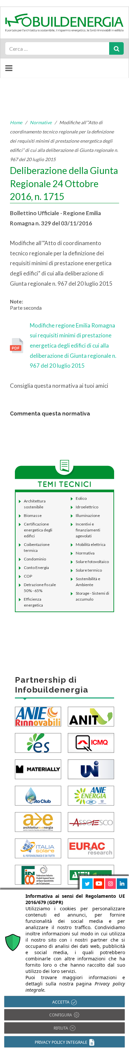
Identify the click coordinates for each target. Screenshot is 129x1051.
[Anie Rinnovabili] (38, 715)
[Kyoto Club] (38, 794)
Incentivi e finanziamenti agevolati (88, 530)
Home (16, 122)
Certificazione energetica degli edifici (38, 530)
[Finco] (38, 873)
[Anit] (91, 715)
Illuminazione (88, 515)
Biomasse (33, 515)
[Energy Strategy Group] (38, 742)
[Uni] (91, 768)
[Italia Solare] (38, 847)
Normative (41, 122)
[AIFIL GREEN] (91, 873)
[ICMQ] (91, 742)
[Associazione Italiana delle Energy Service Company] (91, 821)
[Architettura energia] (38, 821)
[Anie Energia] (91, 794)
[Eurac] (91, 847)
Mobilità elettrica (91, 544)
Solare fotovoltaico (92, 561)
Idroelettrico (87, 506)
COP (28, 576)
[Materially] (38, 768)
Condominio (35, 558)
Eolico (81, 498)
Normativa (85, 553)
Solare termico (89, 570)
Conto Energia (36, 567)
